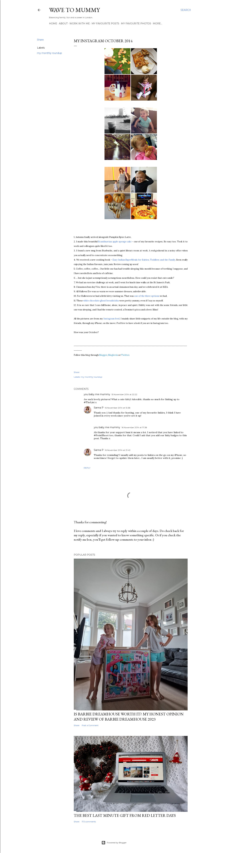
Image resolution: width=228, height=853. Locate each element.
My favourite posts (105, 23)
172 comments (89, 821)
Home (53, 23)
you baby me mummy (97, 394)
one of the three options (146, 296)
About (63, 23)
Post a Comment (90, 725)
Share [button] (40, 39)
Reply (87, 468)
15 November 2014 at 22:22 (124, 394)
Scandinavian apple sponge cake (115, 241)
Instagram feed (111, 318)
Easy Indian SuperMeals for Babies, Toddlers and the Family (143, 259)
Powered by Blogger (117, 842)
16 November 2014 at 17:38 (134, 427)
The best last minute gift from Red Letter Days (125, 815)
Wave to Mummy (74, 10)
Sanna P (98, 407)
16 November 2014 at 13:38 (117, 407)
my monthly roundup (49, 53)
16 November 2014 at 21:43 (117, 450)
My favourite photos (136, 23)
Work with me (79, 23)
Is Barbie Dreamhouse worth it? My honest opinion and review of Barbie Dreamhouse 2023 (129, 716)
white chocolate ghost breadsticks (101, 300)
